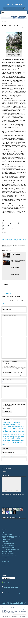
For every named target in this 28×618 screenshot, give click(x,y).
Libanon (9, 434)
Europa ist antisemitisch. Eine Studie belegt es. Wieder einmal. (18, 261)
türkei (23, 440)
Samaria (22, 436)
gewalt (4, 428)
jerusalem (13, 431)
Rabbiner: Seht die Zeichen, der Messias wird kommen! (20, 240)
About (3, 532)
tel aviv (19, 438)
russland (18, 436)
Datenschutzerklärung (7, 534)
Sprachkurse (5, 541)
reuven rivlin (14, 436)
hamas (14, 428)
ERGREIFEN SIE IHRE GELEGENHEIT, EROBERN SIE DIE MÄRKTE (11, 536)
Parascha (5, 436)
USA (14, 442)
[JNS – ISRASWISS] (14, 17)
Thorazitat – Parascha (15, 267)
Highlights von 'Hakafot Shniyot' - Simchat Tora (12, 372)
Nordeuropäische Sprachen (8, 543)
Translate (12, 311)
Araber (13, 422)
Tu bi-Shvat (7, 246)
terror (9, 440)
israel (7, 431)
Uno (12, 442)
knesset (5, 434)
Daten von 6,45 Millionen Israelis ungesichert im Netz (8, 240)
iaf (21, 428)
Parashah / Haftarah (6, 539)
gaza (23, 426)
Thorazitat (19, 440)
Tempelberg (5, 440)
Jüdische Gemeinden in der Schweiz (10, 563)
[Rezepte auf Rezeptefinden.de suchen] (6, 582)
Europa (12, 426)
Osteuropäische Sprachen (8, 545)
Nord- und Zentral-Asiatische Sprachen (10, 549)
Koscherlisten (5, 565)
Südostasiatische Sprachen (8, 553)
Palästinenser (18, 433)
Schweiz (5, 438)
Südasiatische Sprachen (7, 551)
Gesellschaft (13, 19)
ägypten (4, 444)
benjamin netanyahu (12, 424)
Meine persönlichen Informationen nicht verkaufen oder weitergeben (14, 603)
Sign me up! (7, 411)
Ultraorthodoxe (8, 442)
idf (23, 428)
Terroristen (14, 440)
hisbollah (19, 428)
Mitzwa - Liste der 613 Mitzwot (9, 366)
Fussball (20, 426)
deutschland (6, 426)
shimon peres (10, 438)
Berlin (18, 424)
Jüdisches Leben (5, 561)
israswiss (7, 27)
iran (4, 431)
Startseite (5, 19)
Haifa (10, 428)
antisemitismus (7, 422)
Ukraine (4, 442)
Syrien (15, 438)
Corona (20, 424)
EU (10, 426)
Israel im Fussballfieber (7, 363)
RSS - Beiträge (7, 382)
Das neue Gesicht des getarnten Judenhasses (15, 253)
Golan (8, 428)
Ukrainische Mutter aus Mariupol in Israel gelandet (13, 375)
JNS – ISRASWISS (14, 4)
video (18, 442)
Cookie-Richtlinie (11, 612)
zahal (23, 442)
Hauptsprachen (5, 557)
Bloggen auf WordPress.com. (9, 602)
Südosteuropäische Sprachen (8, 547)
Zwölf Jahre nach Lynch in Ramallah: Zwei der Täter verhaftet (14, 369)
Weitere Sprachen (6, 559)
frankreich (16, 426)
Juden (19, 431)
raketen (10, 436)
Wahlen (21, 442)
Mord (12, 434)
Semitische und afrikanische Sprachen (10, 555)
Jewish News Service (8, 457)
